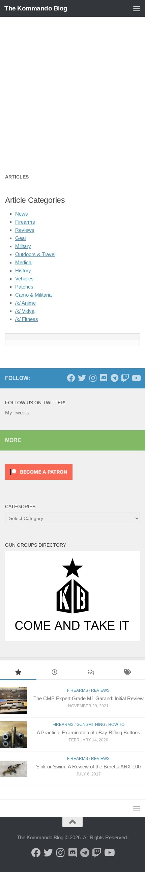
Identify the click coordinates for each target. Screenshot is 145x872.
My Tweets (17, 412)
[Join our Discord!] (103, 378)
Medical (23, 262)
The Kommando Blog (35, 8)
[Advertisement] (72, 92)
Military (23, 246)
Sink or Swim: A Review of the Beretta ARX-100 (88, 766)
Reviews (24, 230)
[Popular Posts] (18, 673)
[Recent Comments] (90, 673)
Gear (20, 238)
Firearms (25, 222)
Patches (24, 287)
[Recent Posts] (54, 673)
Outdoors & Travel (35, 254)
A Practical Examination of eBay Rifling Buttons (88, 732)
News (21, 214)
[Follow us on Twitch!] (125, 378)
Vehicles (24, 278)
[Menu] (136, 8)
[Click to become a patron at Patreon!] (38, 481)
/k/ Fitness (26, 319)
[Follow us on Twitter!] (82, 378)
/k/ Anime (25, 303)
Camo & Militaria (33, 295)
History (23, 270)
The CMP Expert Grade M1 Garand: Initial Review (88, 698)
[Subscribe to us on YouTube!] (136, 378)
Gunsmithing (91, 724)
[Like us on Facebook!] (71, 378)
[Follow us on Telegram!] (114, 378)
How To (116, 724)
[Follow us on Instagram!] (93, 378)
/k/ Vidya (24, 311)
